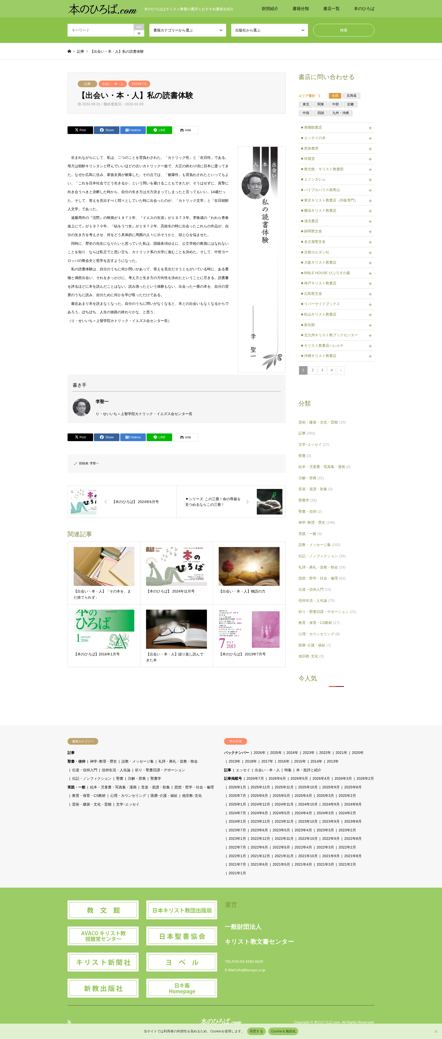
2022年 (325, 753)
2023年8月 (353, 821)
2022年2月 (347, 847)
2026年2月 (365, 778)
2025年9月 (331, 787)
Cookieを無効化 (283, 1031)
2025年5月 (281, 796)
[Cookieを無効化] (435, 1031)
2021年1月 (237, 873)
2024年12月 (260, 804)
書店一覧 (331, 8)
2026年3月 (343, 778)
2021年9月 (331, 856)
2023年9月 (331, 821)
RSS (69, 1022)
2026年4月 (321, 778)
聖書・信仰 (310, 511)
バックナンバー (236, 753)
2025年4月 (303, 796)
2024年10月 (308, 804)
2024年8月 (353, 804)
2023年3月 (325, 830)
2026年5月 (299, 778)
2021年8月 (353, 856)
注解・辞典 (311, 478)
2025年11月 (284, 787)
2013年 (333, 761)
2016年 (284, 761)
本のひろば (364, 8)
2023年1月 (237, 838)
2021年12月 (260, 856)
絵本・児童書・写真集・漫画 (325, 467)
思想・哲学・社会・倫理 (322, 578)
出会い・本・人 (113, 84)
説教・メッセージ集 (319, 545)
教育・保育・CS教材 (319, 623)
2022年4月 (303, 847)
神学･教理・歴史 (317, 522)
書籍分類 (301, 8)
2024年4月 (303, 813)
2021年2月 (347, 864)
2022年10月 (308, 838)
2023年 (309, 753)
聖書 (305, 456)
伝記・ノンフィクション (322, 556)
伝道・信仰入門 (315, 589)
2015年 (300, 761)
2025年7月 (237, 796)
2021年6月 (259, 864)
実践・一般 (310, 534)
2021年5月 (281, 864)
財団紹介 (270, 8)
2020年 (358, 753)
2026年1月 (237, 787)
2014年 (316, 761)
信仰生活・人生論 (317, 600)
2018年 (251, 761)
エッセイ (243, 770)
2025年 (276, 753)
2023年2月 (347, 830)
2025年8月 (353, 787)
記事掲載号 (233, 778)
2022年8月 (353, 838)
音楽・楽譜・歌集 (316, 489)
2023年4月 (303, 830)
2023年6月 (259, 830)
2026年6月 (277, 778)
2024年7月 (139, 84)
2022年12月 (260, 838)
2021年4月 (303, 864)
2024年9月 (331, 804)
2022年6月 (259, 847)
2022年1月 (237, 856)
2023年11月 (284, 821)
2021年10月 (308, 856)
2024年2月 (347, 813)
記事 (87, 84)
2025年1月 (237, 804)
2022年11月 (284, 838)
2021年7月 (237, 864)
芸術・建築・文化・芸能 (322, 422)
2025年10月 (308, 787)
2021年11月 (284, 856)
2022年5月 (281, 847)
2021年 (341, 753)
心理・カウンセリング (319, 634)
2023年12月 (260, 821)
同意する (256, 1031)
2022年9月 (331, 838)
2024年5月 (281, 813)
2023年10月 (308, 821)
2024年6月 (259, 813)
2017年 (267, 761)
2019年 (234, 761)
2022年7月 (237, 847)
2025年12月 (260, 787)
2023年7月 (237, 830)
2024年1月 (237, 821)
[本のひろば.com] (103, 9)
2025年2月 (347, 796)
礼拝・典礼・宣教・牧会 (322, 567)
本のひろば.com (327, 1022)
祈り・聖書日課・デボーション (327, 612)
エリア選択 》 (312, 96)
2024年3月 (325, 813)
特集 (288, 770)
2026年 (260, 753)
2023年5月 (281, 830)
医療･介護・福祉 (315, 645)
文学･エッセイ (314, 444)
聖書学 (308, 500)
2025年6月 (259, 796)
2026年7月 (255, 778)
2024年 (292, 753)
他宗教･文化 (311, 656)
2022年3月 (325, 847)
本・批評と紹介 (308, 770)
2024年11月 (284, 804)
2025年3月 (325, 796)
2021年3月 (325, 864)
